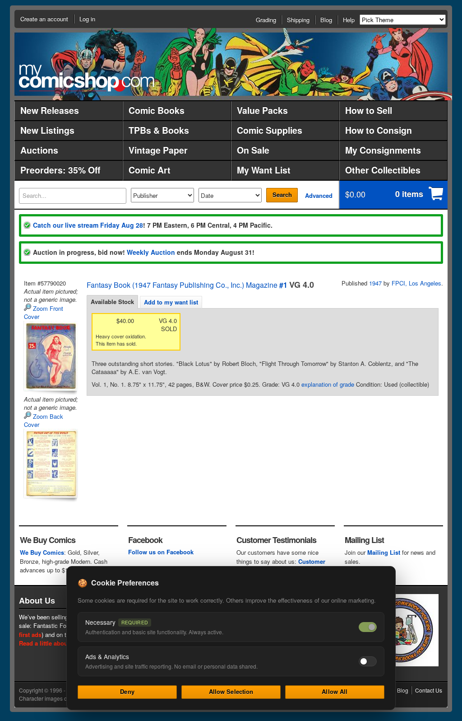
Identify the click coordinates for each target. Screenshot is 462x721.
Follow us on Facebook (161, 552)
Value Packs (262, 110)
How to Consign (378, 130)
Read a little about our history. (61, 643)
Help (349, 19)
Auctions (39, 150)
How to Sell (368, 110)
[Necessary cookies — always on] (368, 627)
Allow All (334, 691)
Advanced (319, 195)
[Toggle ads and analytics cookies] (368, 661)
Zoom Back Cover (43, 420)
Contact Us (428, 690)
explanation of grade (327, 384)
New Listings (47, 130)
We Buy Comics (42, 552)
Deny (127, 691)
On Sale (253, 150)
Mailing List (383, 552)
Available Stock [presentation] (112, 301)
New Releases (49, 110)
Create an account (44, 18)
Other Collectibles (382, 170)
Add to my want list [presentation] (171, 302)
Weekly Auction (151, 252)
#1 (283, 285)
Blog (326, 19)
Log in (87, 18)
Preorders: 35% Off (60, 170)
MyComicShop (86, 78)
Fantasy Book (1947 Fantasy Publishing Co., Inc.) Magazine (182, 285)
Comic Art (150, 170)
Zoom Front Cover (43, 312)
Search (282, 194)
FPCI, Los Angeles (416, 283)
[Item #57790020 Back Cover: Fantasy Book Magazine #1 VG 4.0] (50, 463)
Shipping (298, 19)
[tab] (112, 302)
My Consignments (383, 150)
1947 (375, 283)
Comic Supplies (269, 130)
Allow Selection (231, 691)
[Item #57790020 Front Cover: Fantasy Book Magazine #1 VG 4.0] (50, 356)
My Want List (264, 170)
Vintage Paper (158, 150)
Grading (266, 19)
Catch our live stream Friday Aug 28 (88, 224)
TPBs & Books (159, 130)
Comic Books (157, 110)
